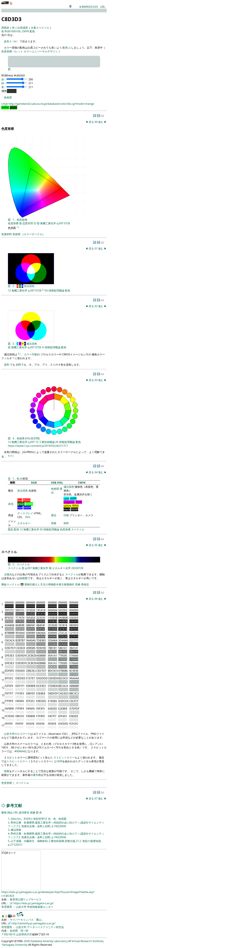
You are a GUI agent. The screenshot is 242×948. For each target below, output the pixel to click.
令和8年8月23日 (88, 7)
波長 (6, 41)
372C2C (11, 91)
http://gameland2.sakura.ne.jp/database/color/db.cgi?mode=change (51, 104)
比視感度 (23, 27)
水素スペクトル (40, 27)
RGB (8, 31)
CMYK (26, 31)
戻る (91, 122)
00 (96, 122)
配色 (32, 31)
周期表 (5, 27)
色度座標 (6, 51)
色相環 (8, 97)
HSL (19, 31)
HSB (13, 31)
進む (100, 122)
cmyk (4, 104)
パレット (18, 51)
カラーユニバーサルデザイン (41, 51)
